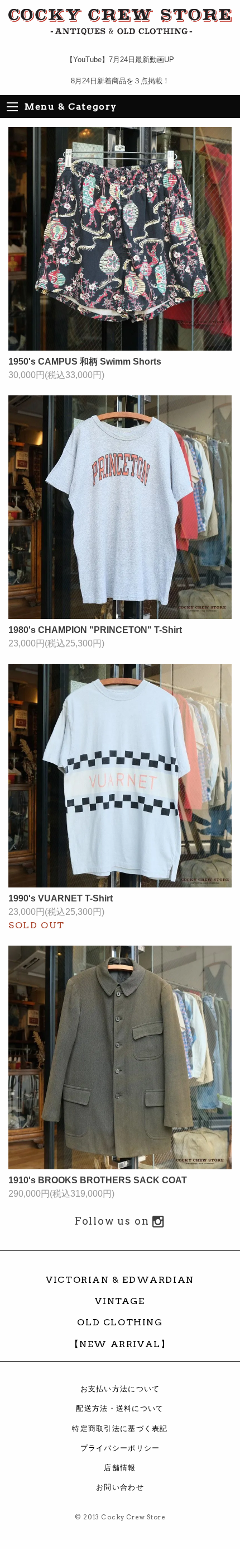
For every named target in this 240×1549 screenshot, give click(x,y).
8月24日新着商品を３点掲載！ (120, 81)
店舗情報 (120, 1467)
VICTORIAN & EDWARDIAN (120, 1279)
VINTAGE (120, 1301)
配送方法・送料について (120, 1408)
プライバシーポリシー (120, 1448)
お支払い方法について (120, 1389)
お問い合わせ (120, 1487)
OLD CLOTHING (119, 1322)
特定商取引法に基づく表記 (119, 1428)
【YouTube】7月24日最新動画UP (120, 59)
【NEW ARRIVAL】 (120, 1344)
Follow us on (113, 1221)
